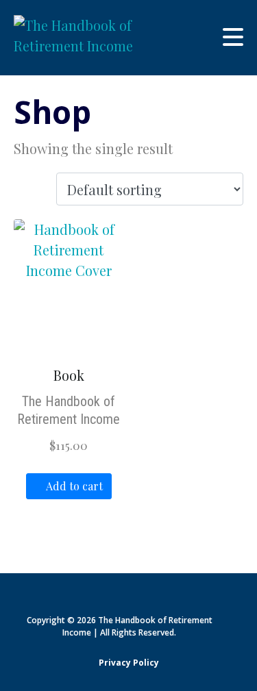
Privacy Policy (129, 662)
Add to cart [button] (74, 486)
